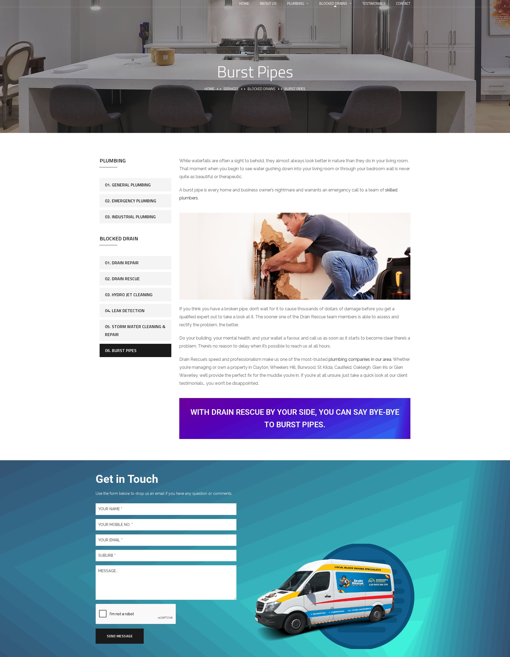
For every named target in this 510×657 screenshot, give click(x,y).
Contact (403, 3)
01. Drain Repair (122, 263)
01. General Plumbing (128, 185)
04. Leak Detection (124, 310)
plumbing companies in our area (360, 359)
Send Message (120, 636)
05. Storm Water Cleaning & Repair (135, 330)
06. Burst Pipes (121, 350)
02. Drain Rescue (122, 278)
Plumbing (295, 3)
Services (231, 88)
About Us (268, 3)
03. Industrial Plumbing (130, 217)
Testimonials (373, 3)
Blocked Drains (333, 3)
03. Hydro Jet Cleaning (128, 294)
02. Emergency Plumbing (130, 201)
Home (244, 3)
